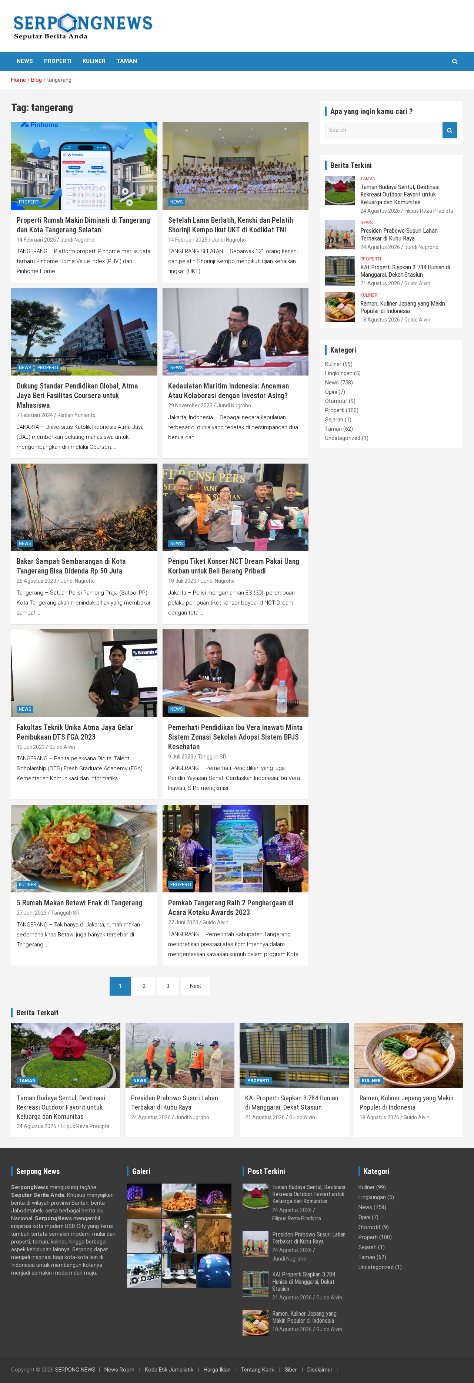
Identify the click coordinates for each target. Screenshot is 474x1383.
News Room (119, 1369)
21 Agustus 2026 (380, 283)
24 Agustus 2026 (380, 211)
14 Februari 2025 (36, 240)
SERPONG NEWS (75, 1369)
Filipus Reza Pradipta (428, 211)
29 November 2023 (190, 405)
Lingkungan (339, 373)
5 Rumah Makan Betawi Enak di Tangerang (79, 902)
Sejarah (334, 419)
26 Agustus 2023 (36, 581)
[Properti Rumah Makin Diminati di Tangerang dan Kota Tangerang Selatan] (84, 166)
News (25, 61)
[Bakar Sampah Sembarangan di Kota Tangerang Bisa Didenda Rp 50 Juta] (84, 507)
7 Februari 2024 (35, 415)
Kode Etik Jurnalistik (169, 1369)
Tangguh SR (212, 757)
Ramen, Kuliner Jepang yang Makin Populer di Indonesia (402, 307)
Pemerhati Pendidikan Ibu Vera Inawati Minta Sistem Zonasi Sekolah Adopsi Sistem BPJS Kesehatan (235, 737)
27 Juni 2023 (32, 913)
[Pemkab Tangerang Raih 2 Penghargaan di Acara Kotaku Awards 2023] (235, 849)
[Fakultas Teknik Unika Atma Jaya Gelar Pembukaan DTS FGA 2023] (84, 673)
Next (195, 986)
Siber (291, 1369)
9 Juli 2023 (180, 757)
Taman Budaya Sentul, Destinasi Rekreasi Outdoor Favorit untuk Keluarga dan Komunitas (400, 194)
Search (450, 130)
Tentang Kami (257, 1369)
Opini (331, 391)
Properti (57, 61)
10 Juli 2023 (182, 581)
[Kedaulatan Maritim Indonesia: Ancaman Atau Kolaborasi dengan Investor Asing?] (235, 332)
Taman (127, 61)
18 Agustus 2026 (380, 320)
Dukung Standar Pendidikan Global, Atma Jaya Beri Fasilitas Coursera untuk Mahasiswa (77, 395)
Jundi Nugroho (77, 240)
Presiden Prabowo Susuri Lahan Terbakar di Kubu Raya (399, 234)
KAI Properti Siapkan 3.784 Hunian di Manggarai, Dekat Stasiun (405, 270)
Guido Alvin (62, 747)
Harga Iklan (217, 1369)
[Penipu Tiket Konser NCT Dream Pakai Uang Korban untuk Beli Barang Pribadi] (235, 507)
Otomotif (336, 401)
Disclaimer (320, 1369)
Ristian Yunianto (76, 415)
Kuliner (94, 61)
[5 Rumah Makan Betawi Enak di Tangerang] (84, 849)
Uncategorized (342, 438)
